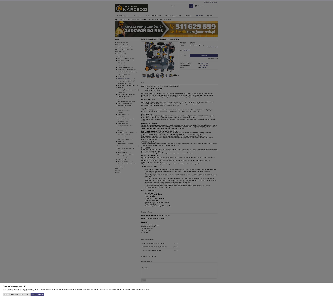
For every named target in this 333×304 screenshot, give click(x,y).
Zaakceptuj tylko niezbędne (11, 294)
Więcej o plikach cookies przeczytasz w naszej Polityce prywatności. (19, 291)
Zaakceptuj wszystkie (37, 294)
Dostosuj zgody (25, 294)
